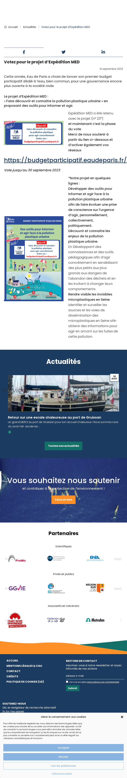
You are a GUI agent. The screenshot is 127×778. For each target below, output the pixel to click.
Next (118, 390)
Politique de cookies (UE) (25, 682)
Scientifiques (63, 546)
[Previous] (6, 620)
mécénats (72, 606)
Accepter (63, 747)
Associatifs (55, 606)
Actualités (29, 27)
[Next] (121, 620)
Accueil (13, 27)
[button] (122, 717)
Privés (57, 574)
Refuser (63, 757)
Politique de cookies (62, 773)
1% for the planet (13, 711)
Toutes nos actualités (63, 446)
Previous (16, 390)
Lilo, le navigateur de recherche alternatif (29, 708)
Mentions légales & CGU (24, 666)
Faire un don (63, 500)
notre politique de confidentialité (102, 682)
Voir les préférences (63, 766)
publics (69, 574)
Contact (13, 671)
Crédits (12, 676)
